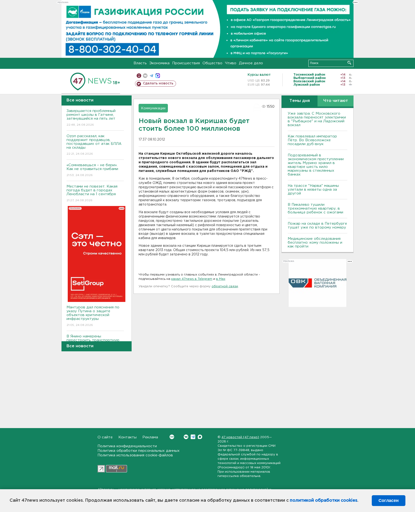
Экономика (159, 63)
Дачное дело (251, 63)
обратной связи (225, 286)
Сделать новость (158, 83)
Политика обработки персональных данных (139, 450)
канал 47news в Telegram (191, 279)
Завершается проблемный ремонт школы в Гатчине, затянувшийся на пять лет (91, 117)
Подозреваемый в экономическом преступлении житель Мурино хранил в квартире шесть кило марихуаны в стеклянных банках (316, 165)
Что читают (335, 101)
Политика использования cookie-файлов (135, 455)
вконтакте (145, 75)
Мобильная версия (139, 75)
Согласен (388, 500)
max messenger (157, 75)
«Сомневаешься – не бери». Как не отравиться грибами (92, 170)
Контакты (127, 437)
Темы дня (299, 101)
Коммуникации (153, 108)
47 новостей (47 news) (240, 437)
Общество (212, 63)
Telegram (193, 437)
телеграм (151, 75)
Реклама (150, 437)
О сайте (105, 437)
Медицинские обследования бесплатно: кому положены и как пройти (315, 242)
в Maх (220, 279)
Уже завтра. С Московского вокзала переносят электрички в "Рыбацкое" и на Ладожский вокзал (317, 119)
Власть (140, 63)
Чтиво (230, 63)
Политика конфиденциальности (127, 446)
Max (200, 437)
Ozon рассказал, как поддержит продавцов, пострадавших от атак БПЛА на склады (94, 145)
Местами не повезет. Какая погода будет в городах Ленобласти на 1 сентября (92, 193)
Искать (349, 63)
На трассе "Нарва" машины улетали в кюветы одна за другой (313, 189)
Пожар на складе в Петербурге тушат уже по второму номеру (317, 225)
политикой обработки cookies (323, 500)
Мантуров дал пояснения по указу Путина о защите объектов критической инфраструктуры (93, 316)
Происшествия (186, 63)
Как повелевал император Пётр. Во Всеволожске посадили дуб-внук (312, 140)
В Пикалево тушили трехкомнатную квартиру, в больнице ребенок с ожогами (315, 208)
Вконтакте (186, 437)
